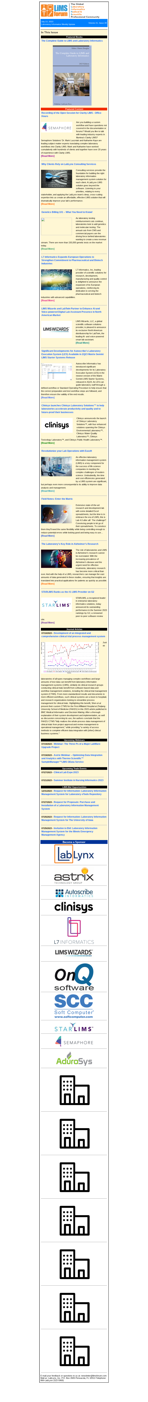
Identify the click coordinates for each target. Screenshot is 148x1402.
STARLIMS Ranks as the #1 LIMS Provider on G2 (67, 592)
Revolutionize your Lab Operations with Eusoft (66, 451)
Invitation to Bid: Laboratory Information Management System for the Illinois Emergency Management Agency (69, 831)
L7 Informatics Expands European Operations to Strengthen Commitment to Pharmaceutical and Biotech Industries (72, 260)
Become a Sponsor (74, 842)
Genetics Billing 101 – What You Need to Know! (66, 212)
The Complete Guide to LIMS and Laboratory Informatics (72, 40)
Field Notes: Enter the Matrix (57, 499)
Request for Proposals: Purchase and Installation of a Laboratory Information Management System (70, 805)
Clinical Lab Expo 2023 (66, 772)
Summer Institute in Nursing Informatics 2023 (78, 780)
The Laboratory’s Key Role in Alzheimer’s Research (69, 544)
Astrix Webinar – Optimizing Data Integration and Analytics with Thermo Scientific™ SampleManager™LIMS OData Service (71, 758)
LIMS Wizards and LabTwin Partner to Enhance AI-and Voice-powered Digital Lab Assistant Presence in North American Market (71, 312)
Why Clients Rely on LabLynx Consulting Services (68, 164)
